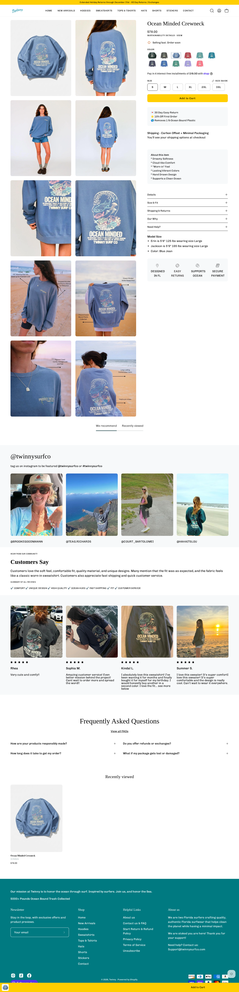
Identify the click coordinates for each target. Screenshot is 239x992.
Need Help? (154, 226)
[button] (212, 10)
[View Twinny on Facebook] (29, 975)
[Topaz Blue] (212, 55)
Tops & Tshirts (87, 940)
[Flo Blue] (164, 64)
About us (129, 917)
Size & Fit (152, 202)
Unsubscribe (131, 950)
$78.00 (13, 863)
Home (82, 917)
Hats (81, 946)
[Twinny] (17, 10)
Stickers (83, 958)
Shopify (133, 979)
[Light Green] (176, 64)
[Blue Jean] (176, 55)
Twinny (113, 979)
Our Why (152, 218)
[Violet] (188, 64)
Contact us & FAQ (134, 923)
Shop (81, 909)
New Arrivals (86, 923)
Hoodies (83, 929)
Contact (83, 963)
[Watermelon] (200, 64)
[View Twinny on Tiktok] (21, 975)
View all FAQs (119, 731)
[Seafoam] (200, 55)
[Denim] (152, 64)
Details (151, 194)
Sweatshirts (86, 934)
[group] (119, 2)
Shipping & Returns (158, 210)
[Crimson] (188, 55)
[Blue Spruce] (152, 55)
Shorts (82, 952)
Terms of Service (134, 945)
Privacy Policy (132, 939)
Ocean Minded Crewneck (22, 856)
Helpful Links (132, 909)
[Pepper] (164, 55)
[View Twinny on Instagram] (13, 975)
